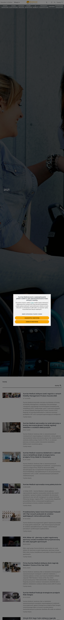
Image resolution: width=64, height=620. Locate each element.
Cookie (32, 302)
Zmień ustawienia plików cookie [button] (32, 314)
